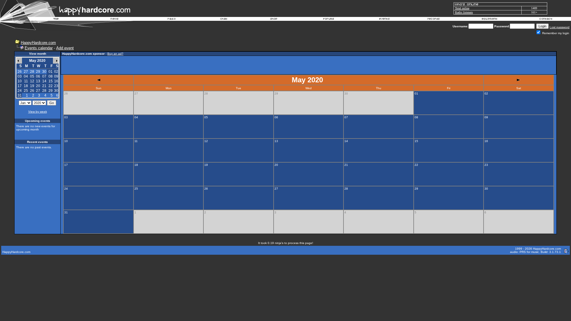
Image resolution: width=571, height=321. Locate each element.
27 (38, 91)
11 (26, 81)
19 (32, 86)
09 (56, 76)
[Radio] (172, 19)
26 (32, 91)
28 (44, 91)
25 (26, 91)
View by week (37, 111)
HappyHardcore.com (38, 42)
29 (50, 91)
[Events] (384, 19)
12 (32, 81)
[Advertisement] (308, 65)
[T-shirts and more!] (274, 19)
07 (44, 76)
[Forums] (328, 19)
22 (50, 86)
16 (56, 81)
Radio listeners (464, 12)
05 (32, 76)
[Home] (56, 19)
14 (44, 81)
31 (20, 95)
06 (38, 76)
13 (38, 81)
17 (20, 86)
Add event (65, 48)
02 (56, 72)
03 (20, 76)
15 (50, 81)
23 (56, 86)
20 (38, 86)
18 (26, 86)
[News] (113, 19)
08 (50, 76)
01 (50, 72)
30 (56, 91)
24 (20, 91)
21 (44, 86)
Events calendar (39, 48)
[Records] (433, 19)
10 (20, 81)
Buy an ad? (115, 53)
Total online (462, 8)
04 (26, 76)
